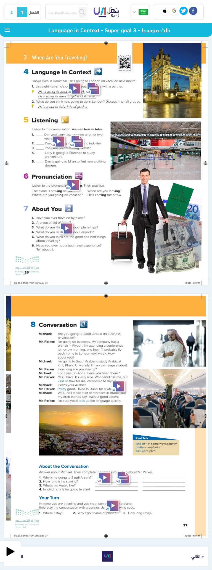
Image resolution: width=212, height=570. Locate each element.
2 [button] (11, 12)
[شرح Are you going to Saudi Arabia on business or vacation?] (117, 386)
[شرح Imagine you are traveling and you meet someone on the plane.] (112, 505)
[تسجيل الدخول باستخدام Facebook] (193, 11)
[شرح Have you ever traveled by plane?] (66, 228)
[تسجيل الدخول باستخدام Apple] (165, 11)
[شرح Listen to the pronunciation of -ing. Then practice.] (72, 184)
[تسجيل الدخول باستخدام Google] (174, 11)
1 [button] (22, 12)
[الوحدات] (7, 29)
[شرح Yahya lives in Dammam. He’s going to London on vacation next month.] (74, 88)
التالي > (197, 556)
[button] (140, 12)
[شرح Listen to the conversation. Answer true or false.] (58, 141)
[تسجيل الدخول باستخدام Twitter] (183, 11)
